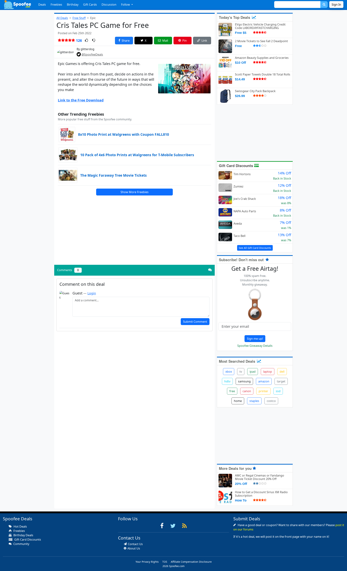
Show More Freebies (135, 192)
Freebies (56, 5)
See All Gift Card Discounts (255, 248)
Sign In (336, 5)
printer (263, 391)
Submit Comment (195, 322)
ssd (278, 391)
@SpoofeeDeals (92, 54)
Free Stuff (79, 18)
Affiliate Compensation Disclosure (191, 561)
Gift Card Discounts (236, 165)
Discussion (109, 5)
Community (21, 544)
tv (240, 372)
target (281, 381)
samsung (244, 381)
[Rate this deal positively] (86, 40)
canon (247, 391)
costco (271, 401)
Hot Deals (20, 526)
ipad (253, 372)
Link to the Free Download (81, 100)
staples (254, 401)
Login (91, 293)
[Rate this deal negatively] (94, 40)
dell (282, 372)
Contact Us (135, 544)
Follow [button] (126, 5)
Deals (42, 5)
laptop (267, 372)
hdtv (227, 381)
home (238, 401)
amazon (263, 381)
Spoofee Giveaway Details (255, 346)
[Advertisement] (134, 236)
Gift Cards (90, 5)
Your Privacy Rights (147, 561)
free (232, 391)
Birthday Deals (23, 535)
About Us (133, 548)
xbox (228, 372)
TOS (164, 561)
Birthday (72, 5)
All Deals (62, 18)
